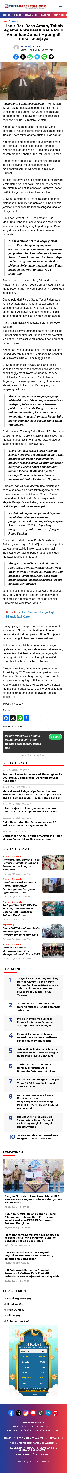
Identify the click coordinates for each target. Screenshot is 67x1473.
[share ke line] (44, 58)
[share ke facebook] (16, 58)
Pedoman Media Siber (19, 1430)
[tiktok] (41, 1415)
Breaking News (19, 1298)
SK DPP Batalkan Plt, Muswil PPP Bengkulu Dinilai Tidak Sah (37, 1137)
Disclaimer (23, 1454)
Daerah (45, 15)
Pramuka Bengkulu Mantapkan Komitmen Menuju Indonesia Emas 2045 (21, 951)
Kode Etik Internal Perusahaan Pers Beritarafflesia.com (33, 1448)
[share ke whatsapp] (30, 58)
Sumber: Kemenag (33, 1394)
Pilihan (13, 1315)
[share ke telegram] (37, 58)
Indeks (39, 1426)
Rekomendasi (18, 1321)
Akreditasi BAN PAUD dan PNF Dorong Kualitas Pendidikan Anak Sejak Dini (38, 1007)
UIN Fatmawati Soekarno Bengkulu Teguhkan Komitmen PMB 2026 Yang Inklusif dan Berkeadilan (28, 1255)
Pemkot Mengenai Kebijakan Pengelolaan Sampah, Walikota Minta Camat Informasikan (37, 1037)
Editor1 (25, 46)
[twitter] (18, 1415)
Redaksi (50, 1426)
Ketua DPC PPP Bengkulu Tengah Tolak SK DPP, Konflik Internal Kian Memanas (38, 1083)
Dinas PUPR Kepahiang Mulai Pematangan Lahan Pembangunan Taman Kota (21, 931)
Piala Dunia (16, 1309)
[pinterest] (55, 1415)
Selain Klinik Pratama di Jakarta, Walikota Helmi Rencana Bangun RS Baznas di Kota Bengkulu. (37, 1052)
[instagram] (26, 1415)
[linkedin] (48, 1415)
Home (6, 15)
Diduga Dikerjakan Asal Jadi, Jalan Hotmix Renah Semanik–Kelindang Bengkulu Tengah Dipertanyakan (36, 1121)
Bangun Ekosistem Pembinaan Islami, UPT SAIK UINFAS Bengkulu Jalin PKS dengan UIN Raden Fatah (33, 1199)
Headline (31, 15)
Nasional (14, 21)
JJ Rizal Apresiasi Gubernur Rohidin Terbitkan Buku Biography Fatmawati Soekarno (37, 1067)
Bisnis (17, 15)
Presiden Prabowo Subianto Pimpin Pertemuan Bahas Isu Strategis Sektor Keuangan (35, 1022)
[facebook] (11, 1415)
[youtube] (33, 1415)
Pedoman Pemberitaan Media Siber (32, 1443)
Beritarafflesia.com (23, 1426)
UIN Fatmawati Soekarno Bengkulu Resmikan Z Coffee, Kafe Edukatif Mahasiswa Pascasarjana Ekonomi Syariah (31, 1273)
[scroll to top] (62, 1453)
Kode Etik (42, 1454)
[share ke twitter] (23, 58)
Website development (47, 1430)
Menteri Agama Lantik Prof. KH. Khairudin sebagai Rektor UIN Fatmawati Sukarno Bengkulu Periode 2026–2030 (31, 1237)
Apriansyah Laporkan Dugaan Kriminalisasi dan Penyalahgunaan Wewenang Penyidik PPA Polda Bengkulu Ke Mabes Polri (37, 1102)
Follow (55, 736)
